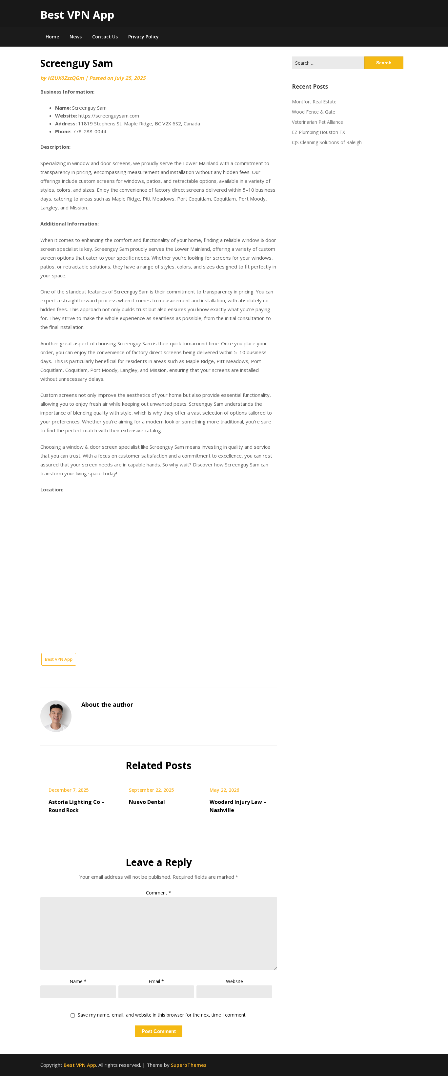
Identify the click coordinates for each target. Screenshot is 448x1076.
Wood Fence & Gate (313, 112)
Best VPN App (77, 14)
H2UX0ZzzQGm (66, 78)
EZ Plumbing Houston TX (318, 132)
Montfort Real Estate (314, 101)
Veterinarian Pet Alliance (317, 122)
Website (234, 981)
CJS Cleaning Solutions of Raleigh (327, 142)
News (76, 36)
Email (156, 981)
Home (52, 36)
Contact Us (105, 36)
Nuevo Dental (147, 802)
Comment (158, 893)
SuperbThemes (189, 1065)
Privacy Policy (143, 36)
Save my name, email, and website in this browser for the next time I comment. (162, 1015)
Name (78, 981)
